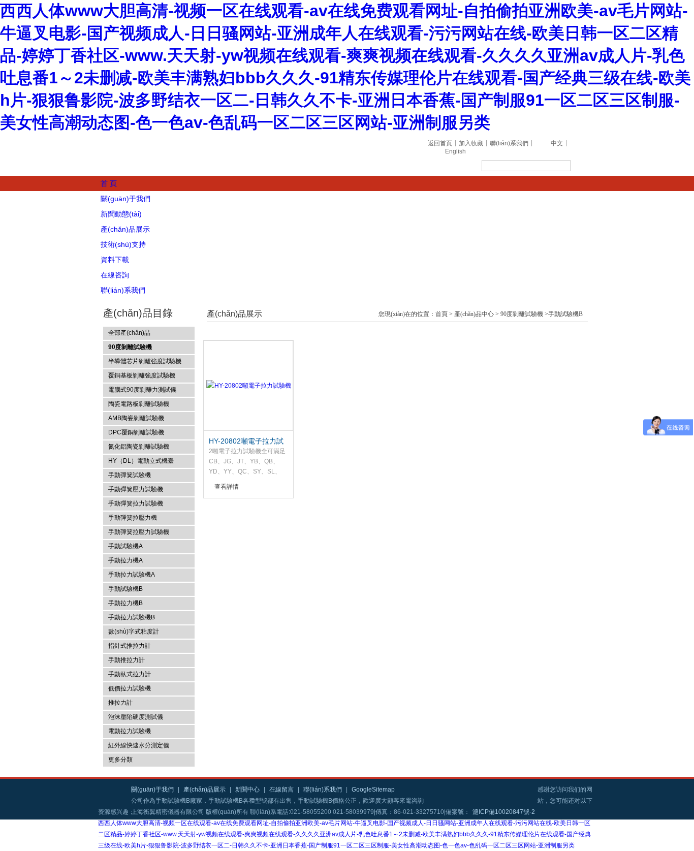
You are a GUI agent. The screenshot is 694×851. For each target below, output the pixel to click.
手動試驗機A (125, 546)
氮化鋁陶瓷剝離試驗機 (138, 446)
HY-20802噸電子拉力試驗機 (246, 441)
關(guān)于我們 (125, 199)
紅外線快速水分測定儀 (138, 745)
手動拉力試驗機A (131, 574)
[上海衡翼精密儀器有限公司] (245, 155)
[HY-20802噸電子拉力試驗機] (248, 385)
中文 (557, 143)
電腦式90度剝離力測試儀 (142, 389)
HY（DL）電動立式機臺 (141, 460)
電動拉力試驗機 (129, 731)
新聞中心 (247, 789)
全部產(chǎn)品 (129, 332)
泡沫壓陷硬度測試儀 (135, 716)
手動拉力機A (125, 560)
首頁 (441, 314)
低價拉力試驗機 (129, 688)
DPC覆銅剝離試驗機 (136, 432)
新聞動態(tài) (121, 214)
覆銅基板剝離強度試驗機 (141, 375)
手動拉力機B (125, 603)
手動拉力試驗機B (131, 617)
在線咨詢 (115, 275)
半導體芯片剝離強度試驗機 (144, 361)
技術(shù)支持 (123, 244)
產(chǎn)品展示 (125, 229)
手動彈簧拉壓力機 (132, 517)
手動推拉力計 (126, 660)
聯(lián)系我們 (509, 143)
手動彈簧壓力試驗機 (135, 489)
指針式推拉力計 (129, 645)
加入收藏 (471, 143)
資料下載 (115, 260)
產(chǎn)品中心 (474, 314)
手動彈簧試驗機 (129, 475)
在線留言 (281, 789)
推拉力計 (120, 702)
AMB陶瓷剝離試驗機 (136, 418)
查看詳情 (226, 486)
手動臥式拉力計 (129, 674)
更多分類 (120, 759)
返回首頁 (440, 143)
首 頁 (109, 183)
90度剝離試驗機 (521, 314)
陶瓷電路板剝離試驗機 (138, 403)
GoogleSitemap (373, 789)
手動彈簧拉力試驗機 (135, 503)
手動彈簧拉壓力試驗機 (138, 531)
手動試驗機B (125, 588)
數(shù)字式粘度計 (133, 631)
